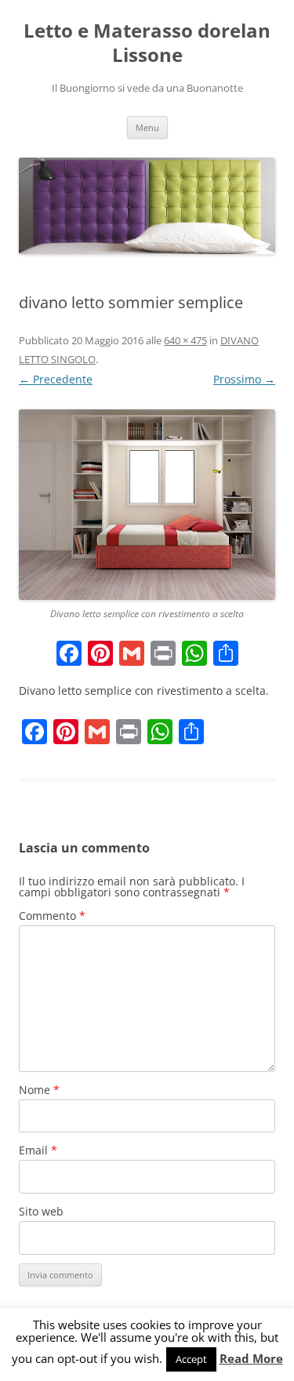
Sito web (41, 1211)
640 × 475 (185, 340)
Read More (251, 1359)
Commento (52, 915)
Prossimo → (244, 379)
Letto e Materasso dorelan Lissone (147, 43)
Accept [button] (191, 1359)
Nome (39, 1089)
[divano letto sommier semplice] (147, 504)
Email (38, 1150)
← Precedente (56, 379)
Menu (147, 127)
